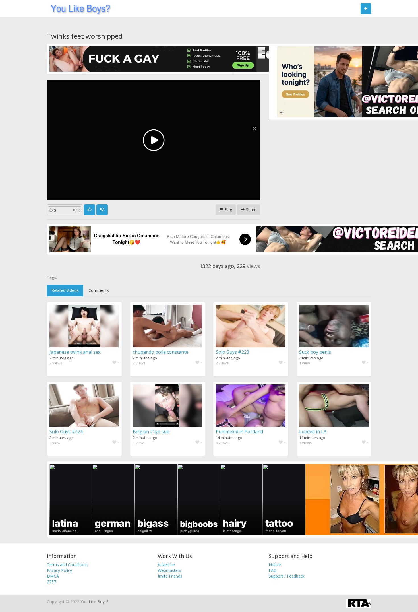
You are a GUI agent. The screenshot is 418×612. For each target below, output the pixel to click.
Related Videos (65, 290)
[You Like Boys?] (79, 8)
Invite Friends (170, 576)
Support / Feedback (287, 576)
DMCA (53, 576)
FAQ (273, 570)
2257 (51, 581)
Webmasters (169, 570)
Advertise (166, 564)
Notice (275, 564)
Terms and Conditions (67, 564)
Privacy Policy (59, 570)
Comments (98, 290)
